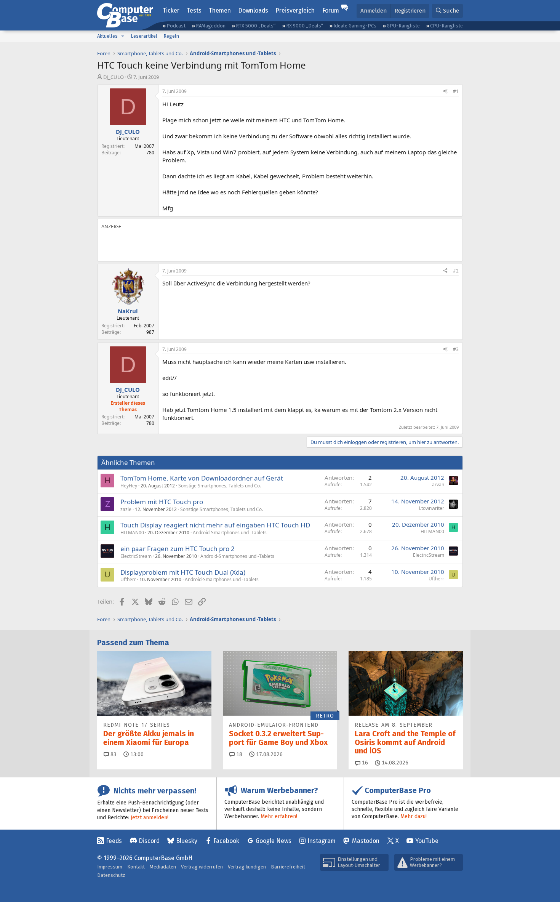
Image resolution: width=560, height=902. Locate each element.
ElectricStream (136, 556)
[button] (123, 36)
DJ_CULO (113, 77)
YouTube (426, 840)
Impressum (109, 867)
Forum (330, 10)
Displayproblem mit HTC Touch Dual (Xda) (182, 572)
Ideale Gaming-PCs (354, 26)
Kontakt (136, 867)
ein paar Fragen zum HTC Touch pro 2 (177, 548)
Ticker (171, 10)
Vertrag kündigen (247, 867)
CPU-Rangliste (446, 26)
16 (364, 762)
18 (238, 754)
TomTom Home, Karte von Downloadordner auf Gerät (201, 478)
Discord (149, 840)
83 (113, 754)
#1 (456, 91)
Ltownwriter (431, 508)
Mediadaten (163, 867)
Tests (194, 10)
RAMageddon (211, 26)
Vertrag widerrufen (202, 867)
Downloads (253, 10)
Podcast (176, 26)
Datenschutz (111, 875)
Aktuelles (107, 36)
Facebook (226, 840)
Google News (273, 840)
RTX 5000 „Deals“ (255, 26)
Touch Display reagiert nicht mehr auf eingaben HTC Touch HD (215, 525)
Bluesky (186, 840)
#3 (456, 349)
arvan (438, 484)
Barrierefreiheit (288, 867)
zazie (125, 509)
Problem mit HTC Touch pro (161, 501)
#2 (456, 271)
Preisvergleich (295, 10)
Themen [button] (220, 10)
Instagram (321, 840)
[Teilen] (445, 91)
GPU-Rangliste (403, 26)
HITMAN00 (132, 532)
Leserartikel (144, 36)
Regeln (171, 36)
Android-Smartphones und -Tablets (230, 532)
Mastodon (365, 840)
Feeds (114, 840)
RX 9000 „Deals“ (304, 26)
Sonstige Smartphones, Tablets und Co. (219, 485)
